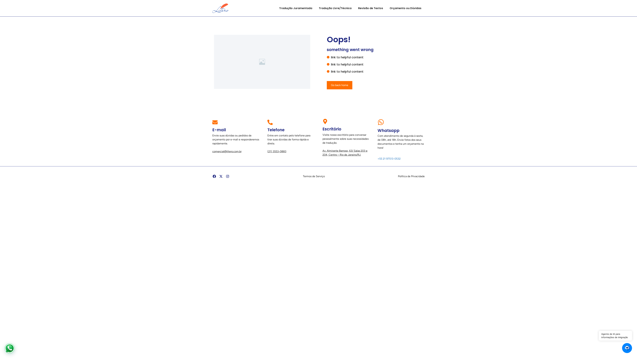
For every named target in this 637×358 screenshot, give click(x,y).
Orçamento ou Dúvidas (405, 8)
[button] (627, 348)
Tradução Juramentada (295, 8)
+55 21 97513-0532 (389, 158)
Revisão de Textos (370, 8)
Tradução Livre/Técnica (335, 8)
